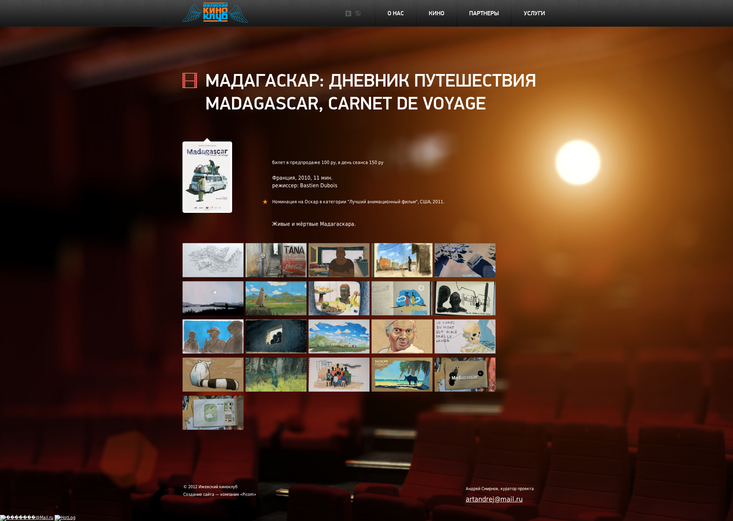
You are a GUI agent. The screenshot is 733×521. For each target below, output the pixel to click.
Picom (248, 494)
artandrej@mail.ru (494, 499)
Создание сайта (198, 494)
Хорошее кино (215, 14)
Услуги (534, 13)
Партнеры (484, 13)
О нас (395, 13)
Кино (436, 13)
